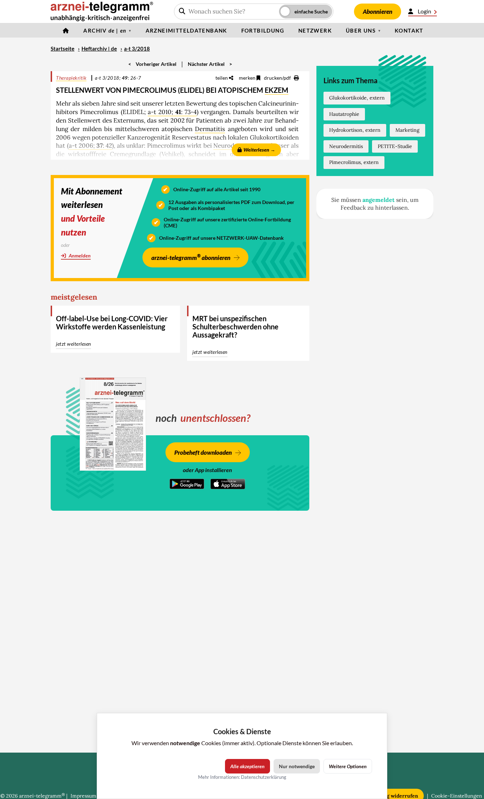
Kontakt (409, 30)
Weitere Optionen (348, 766)
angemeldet (378, 199)
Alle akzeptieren (247, 766)
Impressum (83, 796)
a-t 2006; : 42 (90, 145)
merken (248, 78)
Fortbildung (262, 30)
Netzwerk (315, 30)
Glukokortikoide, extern (357, 98)
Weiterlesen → (259, 150)
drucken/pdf (278, 78)
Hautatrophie (344, 114)
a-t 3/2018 (137, 48)
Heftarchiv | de (99, 48)
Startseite (62, 48)
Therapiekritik (71, 78)
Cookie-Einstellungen (456, 796)
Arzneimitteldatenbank (186, 30)
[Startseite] (66, 30)
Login (424, 11)
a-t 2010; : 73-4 (172, 112)
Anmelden (79, 256)
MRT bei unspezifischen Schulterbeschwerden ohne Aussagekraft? (235, 326)
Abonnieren (377, 11)
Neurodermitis (346, 146)
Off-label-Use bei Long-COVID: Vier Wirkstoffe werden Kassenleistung (112, 322)
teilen (222, 78)
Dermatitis (210, 129)
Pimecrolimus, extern (354, 162)
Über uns (361, 30)
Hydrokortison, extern (355, 130)
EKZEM (276, 90)
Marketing (407, 130)
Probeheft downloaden (203, 452)
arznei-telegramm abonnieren (190, 257)
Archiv (104, 30)
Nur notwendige (297, 766)
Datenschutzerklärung (263, 777)
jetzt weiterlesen (73, 344)
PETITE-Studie (395, 146)
